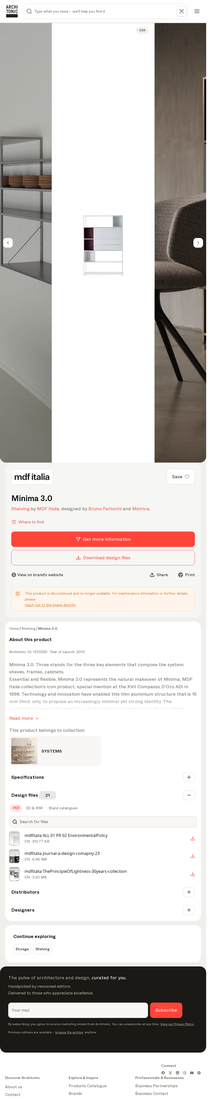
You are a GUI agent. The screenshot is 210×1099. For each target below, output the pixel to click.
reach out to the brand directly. (50, 604)
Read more (21, 718)
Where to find (31, 522)
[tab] (16, 808)
